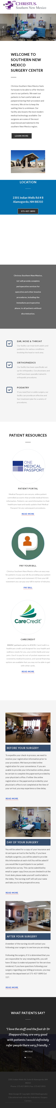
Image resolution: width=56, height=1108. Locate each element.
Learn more (21, 136)
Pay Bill (28, 587)
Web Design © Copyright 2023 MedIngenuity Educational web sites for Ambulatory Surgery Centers (28, 1097)
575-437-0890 (28, 211)
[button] (3, 27)
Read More (28, 514)
